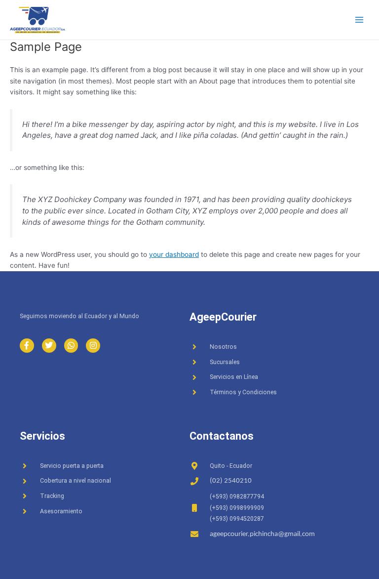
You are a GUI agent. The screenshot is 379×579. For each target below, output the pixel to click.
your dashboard (174, 254)
